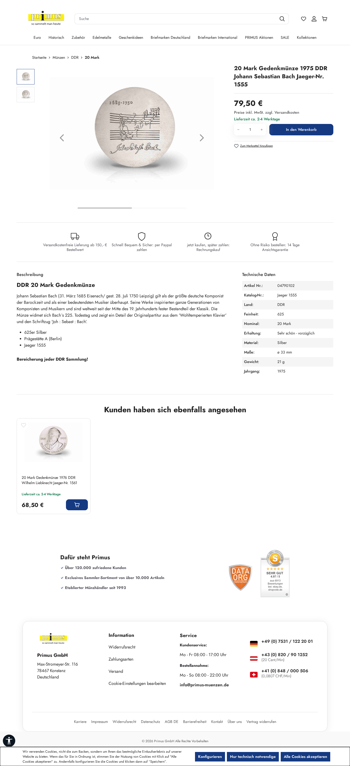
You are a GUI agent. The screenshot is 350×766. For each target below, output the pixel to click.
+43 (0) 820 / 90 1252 (284, 654)
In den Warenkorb (301, 129)
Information (121, 635)
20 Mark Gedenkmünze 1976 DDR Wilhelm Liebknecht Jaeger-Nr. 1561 (49, 480)
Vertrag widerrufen (261, 721)
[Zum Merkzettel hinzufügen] (23, 425)
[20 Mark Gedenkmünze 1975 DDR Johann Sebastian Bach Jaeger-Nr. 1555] (132, 133)
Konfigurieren (210, 756)
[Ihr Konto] (314, 19)
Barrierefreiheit (194, 721)
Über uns (235, 721)
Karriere (80, 721)
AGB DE (171, 721)
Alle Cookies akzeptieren (305, 756)
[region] (123, 139)
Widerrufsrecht (122, 647)
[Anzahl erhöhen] (262, 129)
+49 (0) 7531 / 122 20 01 (287, 641)
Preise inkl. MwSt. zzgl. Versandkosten (266, 112)
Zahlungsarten (121, 659)
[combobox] (176, 18)
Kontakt (217, 721)
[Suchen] (283, 18)
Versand (116, 671)
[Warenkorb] (325, 19)
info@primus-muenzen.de (204, 685)
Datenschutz (150, 721)
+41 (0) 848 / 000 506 (284, 670)
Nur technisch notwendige (253, 756)
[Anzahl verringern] (238, 129)
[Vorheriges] (61, 139)
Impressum (99, 721)
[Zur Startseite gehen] (46, 18)
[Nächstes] (201, 139)
